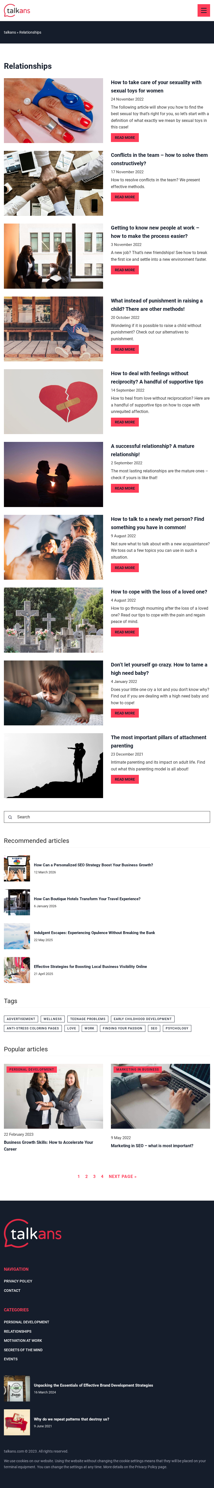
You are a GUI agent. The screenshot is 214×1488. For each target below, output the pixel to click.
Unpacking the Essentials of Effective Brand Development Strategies (93, 1385)
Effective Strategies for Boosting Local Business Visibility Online (90, 966)
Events (10, 1359)
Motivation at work (23, 1340)
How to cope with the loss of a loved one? (159, 592)
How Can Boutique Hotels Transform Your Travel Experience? (87, 899)
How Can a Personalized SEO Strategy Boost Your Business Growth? (93, 865)
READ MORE (125, 137)
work (89, 1028)
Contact (12, 1290)
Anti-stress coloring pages (33, 1028)
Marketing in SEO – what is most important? (152, 1145)
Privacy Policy (146, 1467)
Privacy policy (18, 1281)
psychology (177, 1028)
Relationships (17, 1331)
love (71, 1028)
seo (154, 1028)
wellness (53, 1019)
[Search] (10, 817)
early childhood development (143, 1019)
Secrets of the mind (23, 1350)
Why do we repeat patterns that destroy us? (71, 1419)
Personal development (26, 1322)
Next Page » (123, 1176)
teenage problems (87, 1019)
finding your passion (122, 1028)
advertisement (21, 1019)
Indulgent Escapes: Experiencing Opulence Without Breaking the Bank (94, 932)
